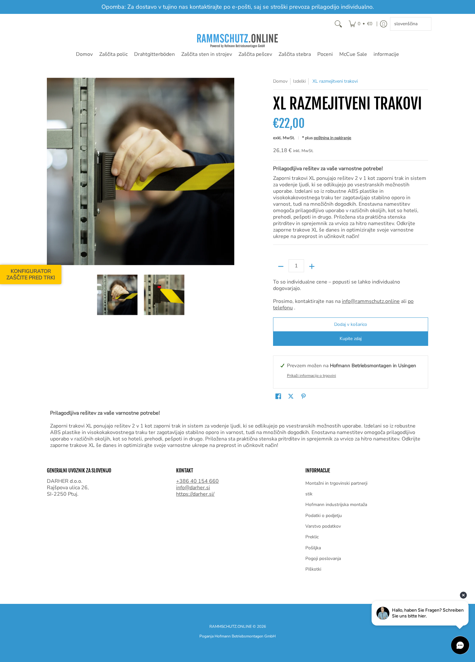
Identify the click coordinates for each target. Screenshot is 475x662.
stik (308, 494)
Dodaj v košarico (350, 324)
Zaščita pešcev (255, 54)
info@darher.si (193, 487)
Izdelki (299, 81)
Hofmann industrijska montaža (336, 505)
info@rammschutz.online (371, 301)
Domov (84, 54)
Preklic (312, 537)
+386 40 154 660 (197, 481)
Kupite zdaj (351, 339)
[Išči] (338, 24)
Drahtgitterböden (154, 54)
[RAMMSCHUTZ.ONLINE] (237, 41)
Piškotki (313, 569)
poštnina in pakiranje (332, 138)
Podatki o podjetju (323, 515)
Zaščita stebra (295, 54)
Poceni (325, 54)
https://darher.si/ (195, 494)
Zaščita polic (113, 54)
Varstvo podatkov (323, 526)
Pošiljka (313, 548)
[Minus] (281, 266)
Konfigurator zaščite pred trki (30, 274)
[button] (278, 396)
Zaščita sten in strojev (206, 54)
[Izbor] (312, 266)
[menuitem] (360, 24)
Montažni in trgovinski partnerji (336, 483)
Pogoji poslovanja (323, 558)
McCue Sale (353, 54)
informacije (386, 54)
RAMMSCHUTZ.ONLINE (230, 626)
